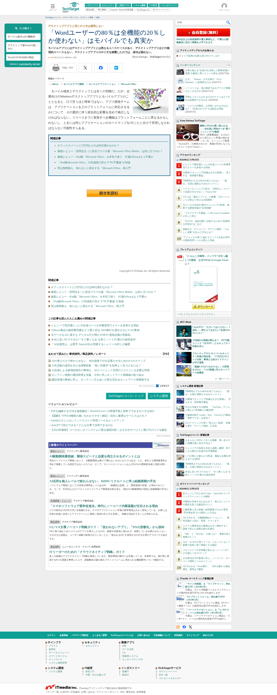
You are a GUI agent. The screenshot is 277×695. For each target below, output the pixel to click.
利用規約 (178, 635)
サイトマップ (193, 635)
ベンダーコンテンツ (190, 65)
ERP (124, 646)
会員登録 (64, 635)
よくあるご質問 (99, 635)
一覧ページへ (224, 379)
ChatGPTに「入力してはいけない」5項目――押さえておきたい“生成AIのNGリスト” (211, 330)
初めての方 (208, 635)
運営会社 (130, 692)
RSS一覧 (163, 675)
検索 (228, 22)
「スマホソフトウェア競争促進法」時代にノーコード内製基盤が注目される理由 (103, 506)
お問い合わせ (143, 635)
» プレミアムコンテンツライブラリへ (196, 314)
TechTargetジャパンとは (122, 635)
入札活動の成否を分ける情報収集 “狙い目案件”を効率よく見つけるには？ (96, 365)
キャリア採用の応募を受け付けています (199, 56)
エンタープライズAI (132, 659)
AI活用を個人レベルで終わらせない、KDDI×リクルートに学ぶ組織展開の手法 (102, 481)
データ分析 (128, 649)
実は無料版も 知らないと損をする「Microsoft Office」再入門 (94, 168)
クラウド (53, 646)
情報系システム (130, 656)
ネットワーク (55, 659)
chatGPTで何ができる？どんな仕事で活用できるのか (82, 425)
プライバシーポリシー (107, 692)
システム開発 (159, 395)
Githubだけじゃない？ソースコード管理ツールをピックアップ (87, 420)
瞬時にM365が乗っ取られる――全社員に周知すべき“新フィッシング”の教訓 (215, 128)
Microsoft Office (128, 84)
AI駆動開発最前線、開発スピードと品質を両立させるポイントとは (94, 456)
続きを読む (109, 193)
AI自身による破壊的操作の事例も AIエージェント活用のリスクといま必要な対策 (101, 370)
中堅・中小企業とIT (96, 675)
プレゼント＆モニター (170, 678)
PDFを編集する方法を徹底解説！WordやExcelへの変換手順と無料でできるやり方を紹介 (103, 411)
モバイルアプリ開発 (74, 84)
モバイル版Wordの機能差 (21, 36)
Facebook (184, 627)
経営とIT (90, 671)
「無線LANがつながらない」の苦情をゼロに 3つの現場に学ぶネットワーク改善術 (211, 369)
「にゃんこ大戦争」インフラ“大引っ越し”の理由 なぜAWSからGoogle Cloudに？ (206, 260)
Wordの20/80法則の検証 (21, 57)
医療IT (125, 671)
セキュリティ (92, 646)
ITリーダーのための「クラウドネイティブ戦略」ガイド (87, 551)
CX (123, 652)
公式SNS (64, 692)
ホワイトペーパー (168, 671)
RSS (178, 627)
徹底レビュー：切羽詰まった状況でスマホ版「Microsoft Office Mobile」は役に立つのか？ (110, 151)
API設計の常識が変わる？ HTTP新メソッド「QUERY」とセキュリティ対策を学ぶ (211, 343)
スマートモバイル (58, 656)
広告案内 (75, 692)
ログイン (51, 635)
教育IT (125, 675)
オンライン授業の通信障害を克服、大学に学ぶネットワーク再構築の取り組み (98, 375)
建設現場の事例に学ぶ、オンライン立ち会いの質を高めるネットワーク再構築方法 (100, 379)
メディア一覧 (52, 692)
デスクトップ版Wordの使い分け (23, 47)
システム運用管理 (58, 663)
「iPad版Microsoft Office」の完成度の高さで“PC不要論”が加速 (93, 162)
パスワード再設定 (80, 635)
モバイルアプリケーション (102, 84)
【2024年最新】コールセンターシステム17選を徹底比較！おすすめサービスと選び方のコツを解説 (109, 430)
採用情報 (141, 692)
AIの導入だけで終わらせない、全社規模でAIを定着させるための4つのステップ (99, 360)
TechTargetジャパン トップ (126, 395)
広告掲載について (162, 635)
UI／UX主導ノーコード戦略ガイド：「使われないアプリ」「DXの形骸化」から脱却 (106, 527)
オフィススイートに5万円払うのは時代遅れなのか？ (88, 145)
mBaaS (55, 84)
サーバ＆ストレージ (59, 652)
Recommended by (147, 386)
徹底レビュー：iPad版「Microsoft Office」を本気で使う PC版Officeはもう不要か (105, 156)
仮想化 (52, 649)
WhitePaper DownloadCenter (161, 445)
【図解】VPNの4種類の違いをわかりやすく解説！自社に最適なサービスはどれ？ (99, 415)
